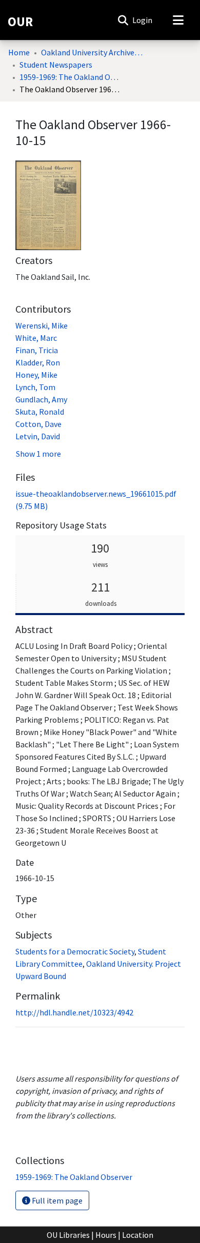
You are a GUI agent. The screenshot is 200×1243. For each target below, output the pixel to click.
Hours (105, 1235)
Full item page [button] (56, 1200)
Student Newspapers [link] (55, 64)
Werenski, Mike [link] (41, 325)
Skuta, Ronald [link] (39, 411)
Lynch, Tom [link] (35, 387)
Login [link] (142, 20)
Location (137, 1235)
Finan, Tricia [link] (36, 350)
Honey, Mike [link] (36, 375)
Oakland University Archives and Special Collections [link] (92, 52)
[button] (122, 20)
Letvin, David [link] (37, 436)
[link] (73, 1177)
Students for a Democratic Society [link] (74, 951)
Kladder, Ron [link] (37, 362)
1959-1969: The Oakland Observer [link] (70, 77)
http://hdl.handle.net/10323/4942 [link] (74, 1012)
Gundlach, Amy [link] (41, 399)
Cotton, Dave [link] (38, 424)
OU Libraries (68, 1235)
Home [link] (19, 52)
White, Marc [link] (36, 338)
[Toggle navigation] (178, 20)
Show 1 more (38, 454)
